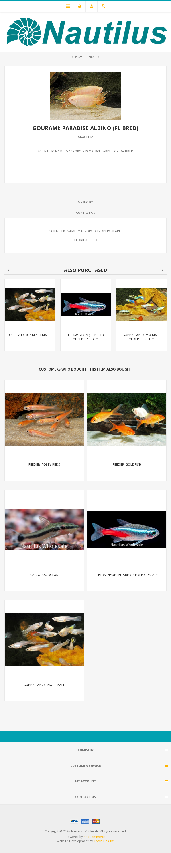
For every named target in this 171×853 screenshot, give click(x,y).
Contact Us (85, 213)
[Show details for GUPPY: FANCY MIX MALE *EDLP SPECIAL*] (141, 304)
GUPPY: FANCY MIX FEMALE (29, 335)
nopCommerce (94, 837)
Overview (85, 202)
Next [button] (162, 270)
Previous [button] (8, 270)
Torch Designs (104, 841)
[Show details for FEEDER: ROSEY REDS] (44, 419)
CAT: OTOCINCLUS (44, 574)
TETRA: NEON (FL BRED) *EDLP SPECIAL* (85, 337)
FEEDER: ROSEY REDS (44, 464)
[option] (30, 318)
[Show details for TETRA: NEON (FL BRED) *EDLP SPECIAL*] (86, 304)
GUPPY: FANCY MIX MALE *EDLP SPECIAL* (141, 337)
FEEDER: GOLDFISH (126, 464)
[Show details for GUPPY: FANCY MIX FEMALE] (30, 304)
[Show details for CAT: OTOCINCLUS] (44, 529)
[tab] (85, 201)
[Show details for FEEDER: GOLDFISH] (126, 419)
